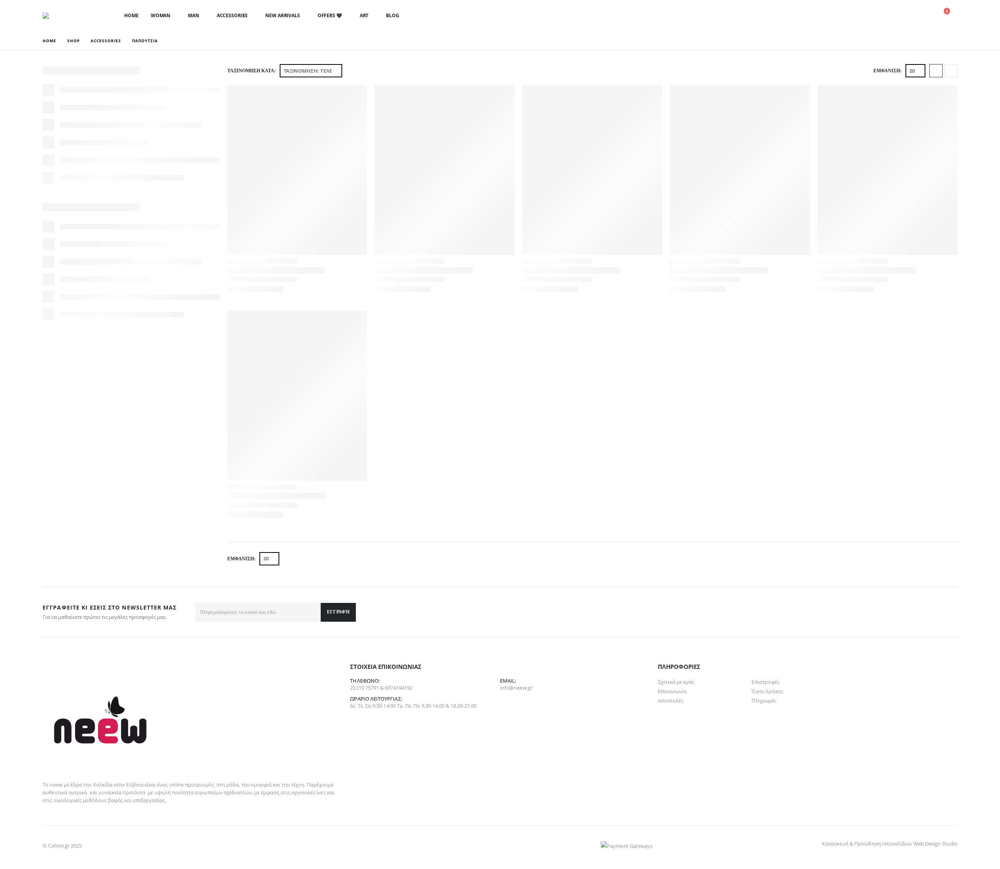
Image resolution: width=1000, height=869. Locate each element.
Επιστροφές (765, 681)
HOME (131, 15)
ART (364, 15)
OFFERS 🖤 (330, 15)
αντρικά (77, 792)
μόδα (232, 784)
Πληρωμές (764, 700)
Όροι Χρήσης (767, 691)
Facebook (949, 612)
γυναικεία (110, 792)
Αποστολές (671, 700)
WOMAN (160, 15)
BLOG (392, 15)
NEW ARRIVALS (282, 15)
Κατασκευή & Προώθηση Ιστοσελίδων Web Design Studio (889, 843)
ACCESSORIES (232, 15)
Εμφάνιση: (887, 70)
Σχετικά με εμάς (676, 681)
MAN (193, 15)
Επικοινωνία (672, 691)
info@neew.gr (516, 687)
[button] (886, 16)
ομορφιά (261, 784)
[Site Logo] (68, 16)
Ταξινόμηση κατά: (251, 70)
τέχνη (297, 784)
